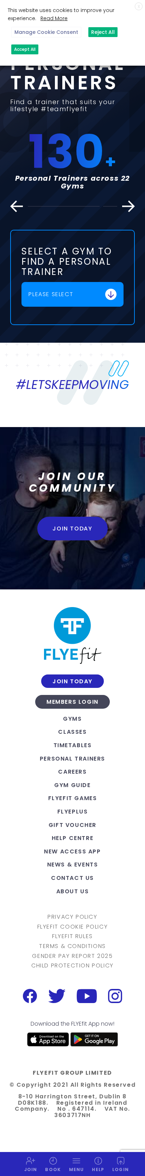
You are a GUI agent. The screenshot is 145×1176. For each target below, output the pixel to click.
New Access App (72, 851)
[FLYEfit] (72, 635)
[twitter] (57, 996)
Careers (72, 772)
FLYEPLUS (72, 812)
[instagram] (115, 996)
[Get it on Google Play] (94, 1039)
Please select (51, 294)
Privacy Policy (72, 917)
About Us (72, 891)
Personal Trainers (72, 759)
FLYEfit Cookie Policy (72, 927)
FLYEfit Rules (72, 936)
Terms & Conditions (72, 946)
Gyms (72, 719)
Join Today (72, 528)
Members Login (72, 702)
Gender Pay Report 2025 (72, 956)
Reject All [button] (103, 32)
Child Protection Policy (72, 965)
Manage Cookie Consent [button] (46, 32)
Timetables (72, 745)
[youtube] (86, 996)
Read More (54, 18)
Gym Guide (72, 785)
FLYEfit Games (72, 798)
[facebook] (30, 996)
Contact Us (72, 878)
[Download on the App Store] (48, 1039)
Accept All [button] (25, 49)
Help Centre (73, 838)
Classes (72, 732)
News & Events (72, 864)
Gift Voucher (72, 825)
